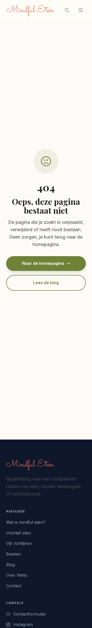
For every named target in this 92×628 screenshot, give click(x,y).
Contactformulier (29, 614)
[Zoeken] (67, 10)
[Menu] (81, 10)
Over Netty (16, 575)
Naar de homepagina (43, 263)
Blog (10, 564)
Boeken (13, 554)
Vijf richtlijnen (19, 543)
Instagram (23, 624)
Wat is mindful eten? (25, 522)
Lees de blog (46, 282)
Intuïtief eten (18, 532)
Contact (13, 585)
